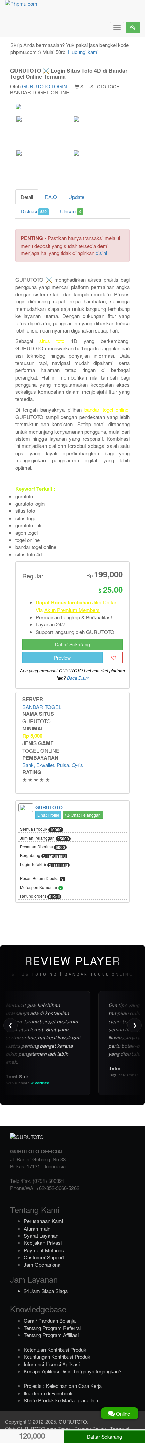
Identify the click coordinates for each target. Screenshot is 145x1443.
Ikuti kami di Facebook (48, 1393)
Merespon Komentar (40, 887)
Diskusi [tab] (34, 211)
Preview (62, 657)
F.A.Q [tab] (51, 196)
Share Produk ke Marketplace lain (61, 1400)
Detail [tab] (27, 196)
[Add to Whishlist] (114, 657)
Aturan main (37, 1228)
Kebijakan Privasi (43, 1242)
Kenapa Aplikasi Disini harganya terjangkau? (72, 1371)
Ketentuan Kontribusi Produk (55, 1349)
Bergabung (43, 855)
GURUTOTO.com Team (43, 1428)
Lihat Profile (48, 815)
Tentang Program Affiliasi (51, 1334)
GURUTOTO (73, 1421)
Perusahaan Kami (43, 1220)
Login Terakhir (44, 864)
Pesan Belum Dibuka (42, 878)
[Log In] (133, 27)
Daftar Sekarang (72, 644)
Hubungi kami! (84, 51)
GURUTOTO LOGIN (44, 86)
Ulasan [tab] (70, 211)
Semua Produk (41, 829)
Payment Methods (44, 1250)
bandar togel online (106, 409)
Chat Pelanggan (85, 815)
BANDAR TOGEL (41, 706)
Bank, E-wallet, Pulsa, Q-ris (52, 765)
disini (101, 252)
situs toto (51, 340)
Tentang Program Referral (52, 1327)
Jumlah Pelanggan (44, 838)
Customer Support (44, 1257)
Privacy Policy (90, 1428)
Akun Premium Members (72, 609)
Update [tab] (76, 196)
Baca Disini (78, 678)
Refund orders (40, 896)
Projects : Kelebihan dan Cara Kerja (63, 1385)
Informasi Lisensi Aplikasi (52, 1364)
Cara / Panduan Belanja (50, 1320)
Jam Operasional (42, 1264)
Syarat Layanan (41, 1235)
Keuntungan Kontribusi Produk (57, 1356)
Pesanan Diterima (42, 847)
